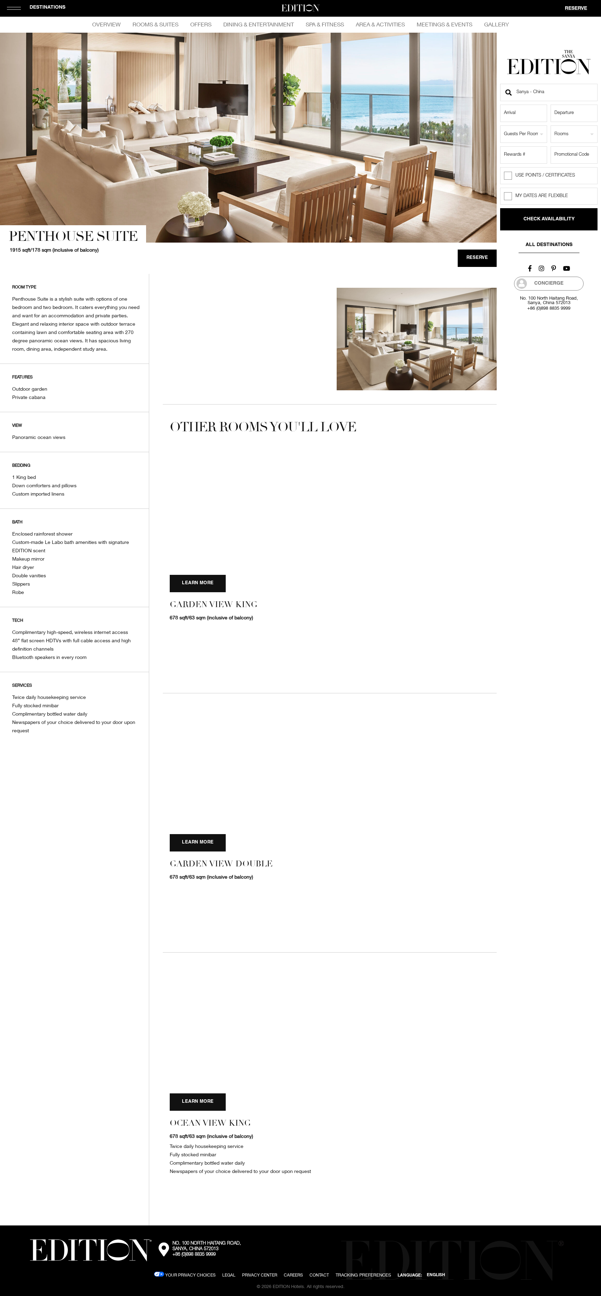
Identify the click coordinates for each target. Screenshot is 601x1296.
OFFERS (200, 24)
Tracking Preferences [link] (363, 1275)
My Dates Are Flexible (541, 196)
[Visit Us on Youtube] (566, 268)
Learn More (198, 583)
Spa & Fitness (325, 24)
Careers (293, 1275)
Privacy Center (259, 1275)
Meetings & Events (444, 24)
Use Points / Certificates (545, 175)
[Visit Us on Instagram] (541, 268)
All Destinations (549, 245)
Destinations (47, 7)
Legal (228, 1275)
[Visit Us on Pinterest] (553, 268)
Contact (319, 1275)
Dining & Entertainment (258, 24)
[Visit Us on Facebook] (530, 268)
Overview (106, 24)
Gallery (496, 24)
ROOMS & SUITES (155, 24)
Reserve (576, 8)
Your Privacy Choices (190, 1275)
